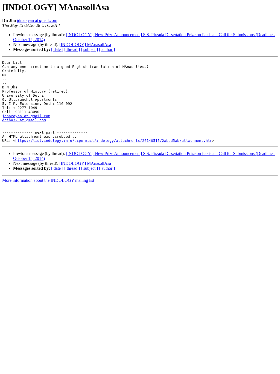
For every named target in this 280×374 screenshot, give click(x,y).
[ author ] (107, 49)
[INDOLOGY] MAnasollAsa (85, 44)
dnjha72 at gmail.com (24, 120)
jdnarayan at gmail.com (37, 20)
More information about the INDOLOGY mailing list (48, 180)
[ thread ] (72, 49)
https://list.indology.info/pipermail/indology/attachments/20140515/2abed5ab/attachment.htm (113, 141)
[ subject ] (89, 49)
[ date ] (57, 49)
